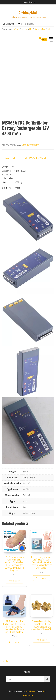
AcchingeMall (27, 12)
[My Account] (35, 39)
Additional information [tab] (35, 157)
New (43, 29)
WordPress (30, 691)
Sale (49, 29)
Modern (24, 29)
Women (17, 29)
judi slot (5, 661)
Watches (37, 29)
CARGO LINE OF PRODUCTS (30, 145)
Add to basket (14, 580)
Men (30, 29)
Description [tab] (10, 157)
